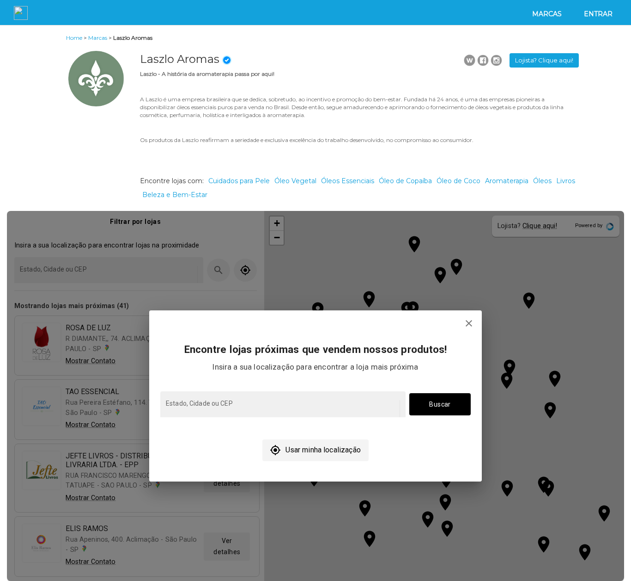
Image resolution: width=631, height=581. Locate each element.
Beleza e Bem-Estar (174, 195)
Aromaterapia (506, 181)
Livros (565, 181)
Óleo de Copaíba (405, 181)
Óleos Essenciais (347, 181)
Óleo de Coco (458, 181)
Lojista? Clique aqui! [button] (544, 60)
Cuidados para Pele (239, 181)
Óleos (542, 181)
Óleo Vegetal (295, 181)
